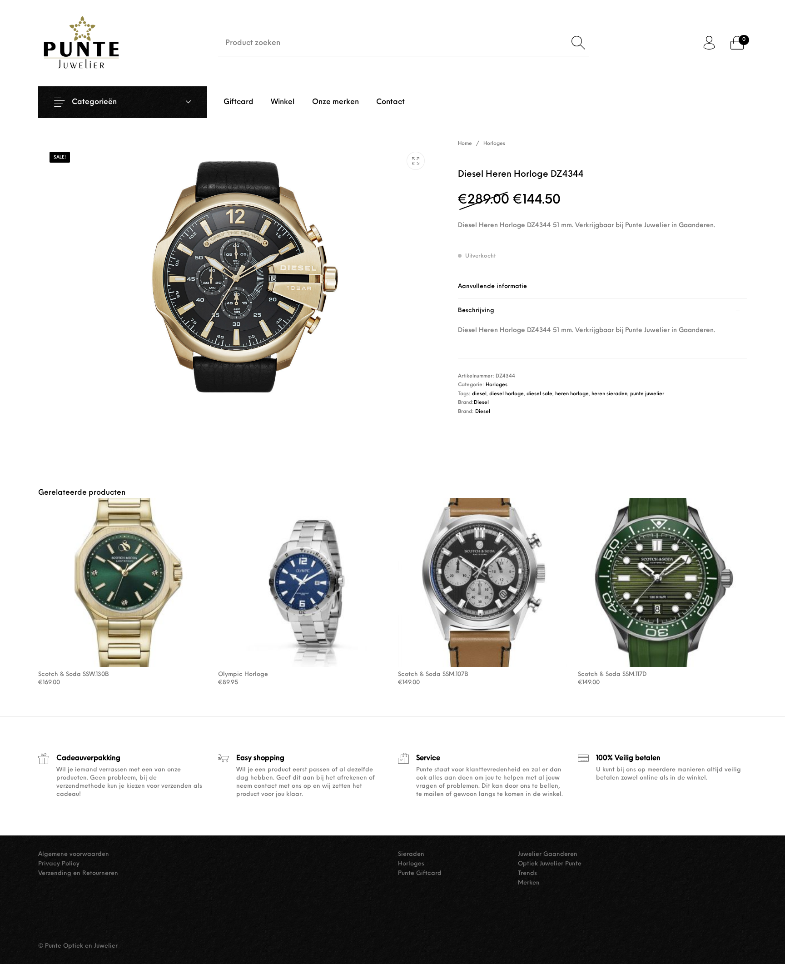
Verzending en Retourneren (78, 873)
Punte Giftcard (420, 873)
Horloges (494, 143)
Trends (527, 873)
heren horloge (572, 394)
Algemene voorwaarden (73, 854)
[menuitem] (238, 102)
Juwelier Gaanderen (547, 854)
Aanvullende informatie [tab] (492, 286)
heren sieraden (609, 394)
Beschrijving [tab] (476, 310)
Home (465, 143)
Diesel (481, 402)
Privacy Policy (58, 864)
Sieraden (411, 854)
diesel (479, 394)
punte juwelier (647, 394)
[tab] (602, 286)
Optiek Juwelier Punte (549, 864)
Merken (529, 883)
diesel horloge (506, 394)
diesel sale (539, 394)
